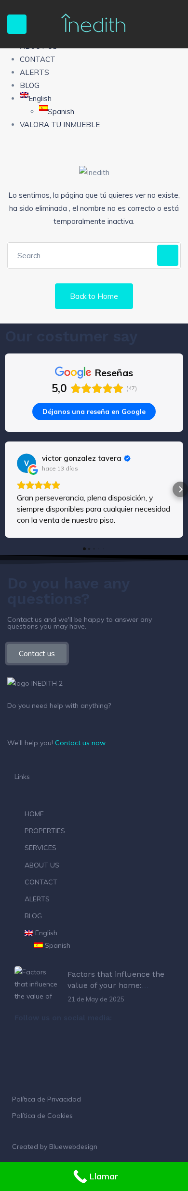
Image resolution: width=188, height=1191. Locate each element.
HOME (34, 813)
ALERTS (34, 72)
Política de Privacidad (46, 1099)
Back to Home (94, 296)
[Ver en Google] (26, 463)
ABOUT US (42, 865)
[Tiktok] (79, 1043)
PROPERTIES (45, 830)
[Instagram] (52, 1043)
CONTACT (37, 59)
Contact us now (80, 742)
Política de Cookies (42, 1115)
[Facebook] (26, 1043)
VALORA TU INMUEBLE (60, 124)
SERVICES (40, 847)
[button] (7, 489)
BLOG (30, 85)
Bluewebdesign (73, 1146)
